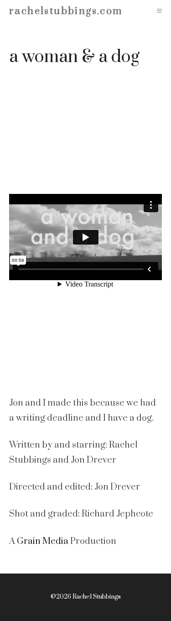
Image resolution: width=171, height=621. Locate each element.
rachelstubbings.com (66, 11)
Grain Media (42, 541)
